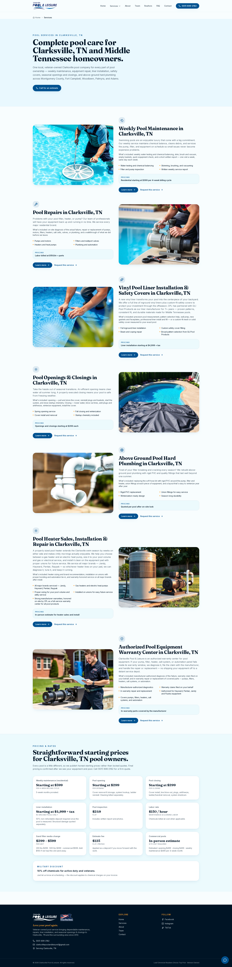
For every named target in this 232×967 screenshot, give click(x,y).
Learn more (126, 190)
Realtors (148, 6)
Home (103, 6)
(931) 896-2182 (189, 6)
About (127, 6)
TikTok (168, 928)
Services (114, 6)
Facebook (169, 919)
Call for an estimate (48, 88)
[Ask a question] (225, 960)
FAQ (158, 6)
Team (137, 6)
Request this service (150, 190)
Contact (168, 6)
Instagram (169, 923)
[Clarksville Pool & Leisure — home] (45, 6)
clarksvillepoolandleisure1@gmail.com (52, 944)
